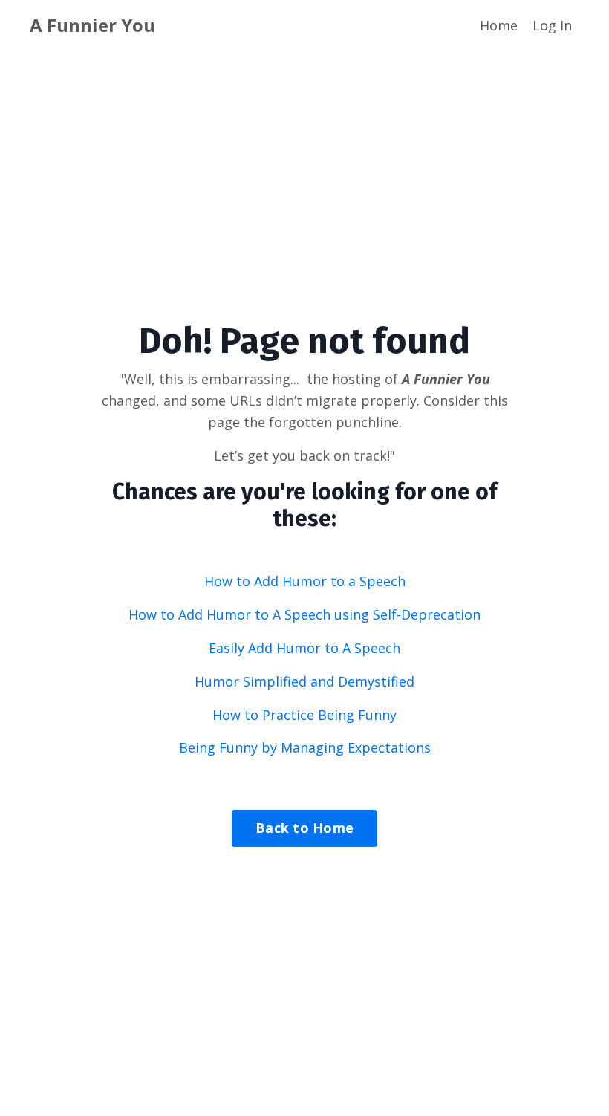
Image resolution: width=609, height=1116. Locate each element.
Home (499, 25)
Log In (552, 25)
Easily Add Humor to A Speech (304, 648)
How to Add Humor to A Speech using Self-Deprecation (304, 614)
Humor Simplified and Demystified (304, 681)
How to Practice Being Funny (304, 715)
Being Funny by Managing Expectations (305, 747)
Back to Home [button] (304, 828)
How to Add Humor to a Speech (305, 581)
